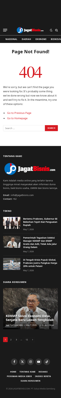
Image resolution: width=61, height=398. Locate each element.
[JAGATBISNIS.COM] (30, 30)
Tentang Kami (28, 371)
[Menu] (5, 30)
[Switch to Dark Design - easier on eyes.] (51, 30)
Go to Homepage (17, 118)
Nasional (11, 39)
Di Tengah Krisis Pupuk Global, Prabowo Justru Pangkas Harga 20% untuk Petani (40, 263)
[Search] (56, 30)
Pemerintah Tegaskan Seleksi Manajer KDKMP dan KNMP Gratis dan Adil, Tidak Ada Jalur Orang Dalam (40, 242)
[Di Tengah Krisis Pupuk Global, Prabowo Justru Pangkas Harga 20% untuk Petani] (11, 264)
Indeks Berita (43, 376)
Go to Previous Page (19, 113)
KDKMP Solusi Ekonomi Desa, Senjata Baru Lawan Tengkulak (30, 318)
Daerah (26, 39)
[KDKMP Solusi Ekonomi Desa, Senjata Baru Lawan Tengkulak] (30, 308)
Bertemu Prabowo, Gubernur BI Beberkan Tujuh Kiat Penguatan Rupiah (40, 221)
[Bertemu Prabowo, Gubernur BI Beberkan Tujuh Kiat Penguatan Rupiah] (11, 223)
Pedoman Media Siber (19, 376)
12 (27, 339)
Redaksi (43, 371)
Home (13, 371)
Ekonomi (41, 39)
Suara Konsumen (31, 381)
